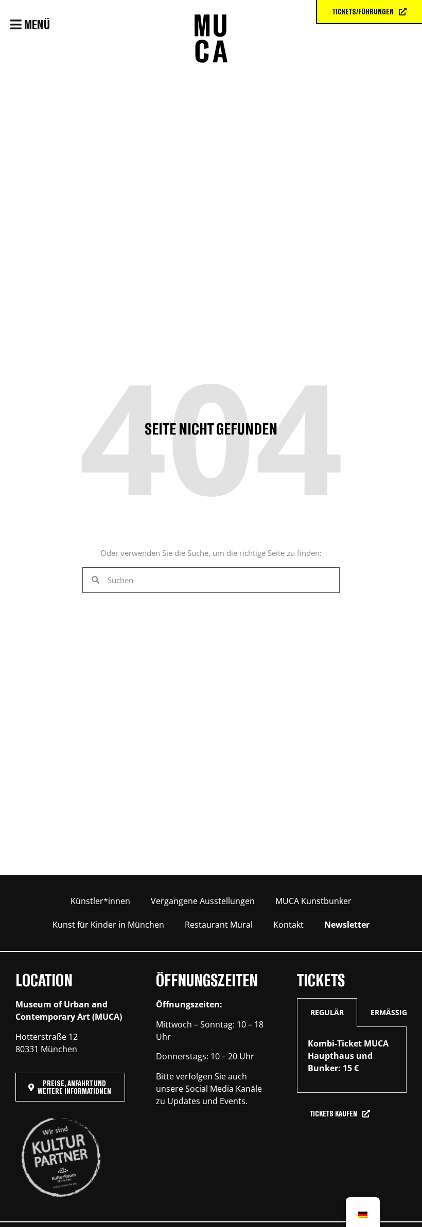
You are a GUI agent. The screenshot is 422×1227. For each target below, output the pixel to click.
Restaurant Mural (219, 924)
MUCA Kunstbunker (313, 901)
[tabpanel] (352, 1059)
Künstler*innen (100, 901)
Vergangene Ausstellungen (203, 901)
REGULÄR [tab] (327, 1012)
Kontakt (288, 924)
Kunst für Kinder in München (108, 924)
